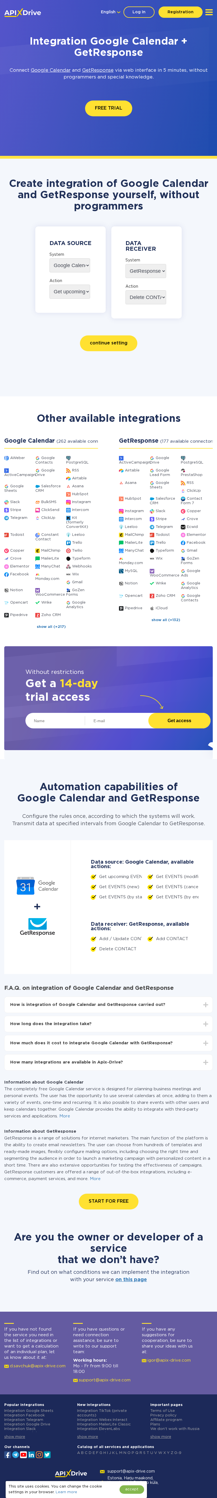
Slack (15, 502)
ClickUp (48, 517)
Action (55, 281)
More (64, 1116)
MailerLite (50, 558)
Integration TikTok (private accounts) (102, 1413)
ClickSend (50, 510)
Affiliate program (166, 1419)
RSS (75, 470)
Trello (77, 542)
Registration (181, 12)
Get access (179, 720)
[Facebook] (7, 1454)
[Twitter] (47, 1454)
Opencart (19, 602)
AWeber (17, 458)
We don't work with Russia (174, 1429)
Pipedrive (19, 615)
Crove (15, 558)
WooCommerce (50, 594)
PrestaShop (192, 475)
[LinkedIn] (31, 1454)
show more (14, 1436)
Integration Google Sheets (28, 1410)
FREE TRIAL (108, 108)
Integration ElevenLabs (98, 1429)
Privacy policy (163, 1415)
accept (131, 1489)
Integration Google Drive (27, 1424)
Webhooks (82, 566)
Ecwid (192, 527)
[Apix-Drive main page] (22, 12)
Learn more (66, 1492)
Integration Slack (20, 1429)
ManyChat (50, 566)
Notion (16, 590)
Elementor (19, 566)
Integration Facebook (24, 1415)
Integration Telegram (23, 1419)
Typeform (81, 558)
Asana (78, 486)
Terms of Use (162, 1410)
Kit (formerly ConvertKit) (77, 522)
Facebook (19, 574)
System (56, 254)
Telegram (18, 517)
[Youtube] (23, 1454)
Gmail (77, 582)
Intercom (80, 510)
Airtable (79, 478)
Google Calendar (51, 70)
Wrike (46, 602)
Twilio (77, 550)
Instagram (81, 502)
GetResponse (98, 70)
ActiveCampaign (20, 475)
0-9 (177, 1453)
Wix (75, 574)
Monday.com (47, 578)
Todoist (17, 534)
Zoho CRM (51, 615)
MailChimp (50, 550)
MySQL (131, 571)
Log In (139, 12)
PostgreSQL (77, 462)
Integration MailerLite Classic (104, 1424)
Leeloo (78, 534)
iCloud (162, 608)
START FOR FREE (109, 1201)
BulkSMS (49, 502)
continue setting (108, 343)
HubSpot (80, 494)
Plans (155, 1424)
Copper (17, 550)
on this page (131, 1280)
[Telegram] (15, 1454)
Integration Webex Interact (102, 1419)
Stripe (15, 510)
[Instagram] (39, 1454)
